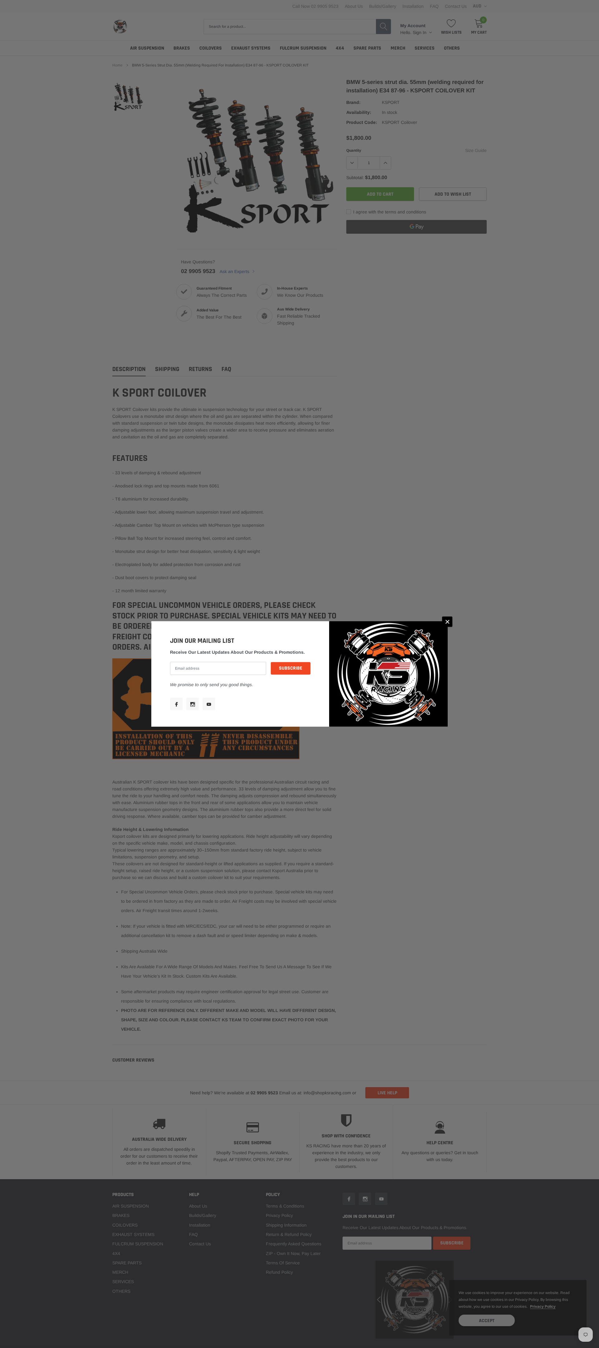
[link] (176, 704)
